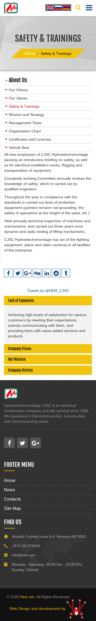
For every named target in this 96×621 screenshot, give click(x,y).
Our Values (18, 98)
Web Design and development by (38, 608)
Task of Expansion (21, 300)
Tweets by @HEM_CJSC (48, 290)
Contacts (12, 499)
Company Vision (19, 348)
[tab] (48, 300)
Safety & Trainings (24, 106)
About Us (18, 80)
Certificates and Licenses (30, 139)
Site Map (12, 508)
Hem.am (27, 597)
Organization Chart (25, 131)
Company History (20, 370)
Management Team (25, 123)
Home (9, 480)
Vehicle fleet (19, 147)
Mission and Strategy (26, 114)
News (9, 490)
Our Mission (17, 359)
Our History (18, 90)
